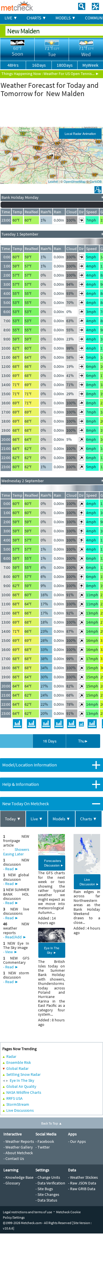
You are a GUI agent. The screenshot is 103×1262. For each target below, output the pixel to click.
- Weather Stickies (83, 1177)
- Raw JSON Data (82, 1183)
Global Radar (17, 1068)
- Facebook (44, 1141)
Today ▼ (13, 818)
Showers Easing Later (16, 851)
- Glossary (11, 1183)
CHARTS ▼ (36, 18)
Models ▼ (61, 818)
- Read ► (11, 868)
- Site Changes (47, 1194)
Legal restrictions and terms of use (27, 1212)
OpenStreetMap (75, 181)
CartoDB (96, 181)
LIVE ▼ (11, 18)
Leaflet (53, 181)
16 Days (50, 741)
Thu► (83, 741)
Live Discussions (20, 1110)
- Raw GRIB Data (81, 1188)
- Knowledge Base (18, 1177)
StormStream (17, 1104)
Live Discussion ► (89, 881)
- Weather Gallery (18, 1147)
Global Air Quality (21, 1086)
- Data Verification (50, 1183)
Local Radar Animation (80, 133)
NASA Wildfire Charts (23, 1092)
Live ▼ (37, 818)
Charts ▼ (88, 818)
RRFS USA (14, 1098)
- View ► (10, 951)
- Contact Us (13, 1158)
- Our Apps (77, 1141)
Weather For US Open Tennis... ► (71, 73)
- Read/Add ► (15, 937)
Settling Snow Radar (23, 1074)
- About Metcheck (18, 1152)
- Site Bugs (44, 1188)
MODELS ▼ (66, 18)
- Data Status (46, 1200)
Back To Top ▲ (51, 1123)
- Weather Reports (18, 1141)
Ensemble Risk (18, 1062)
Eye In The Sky (22, 1080)
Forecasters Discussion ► (54, 862)
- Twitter (42, 1147)
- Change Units (47, 1177)
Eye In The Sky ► (51, 950)
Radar (11, 1056)
